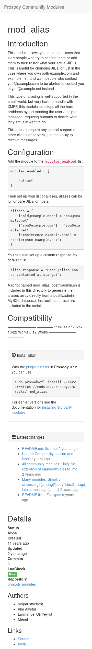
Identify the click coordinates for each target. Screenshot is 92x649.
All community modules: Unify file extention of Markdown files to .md (49, 466)
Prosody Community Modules (34, 6)
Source (23, 638)
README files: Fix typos (41, 494)
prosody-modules (22, 584)
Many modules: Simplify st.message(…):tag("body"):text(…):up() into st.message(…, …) (54, 484)
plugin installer (37, 366)
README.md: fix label (39, 448)
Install (22, 643)
